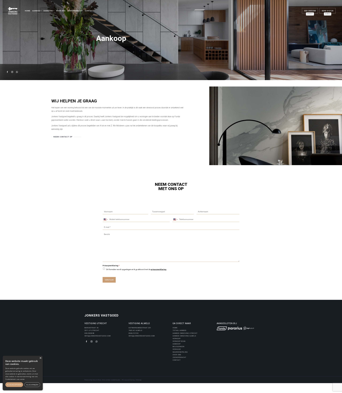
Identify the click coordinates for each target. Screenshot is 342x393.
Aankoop (176, 344)
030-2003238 (310, 11)
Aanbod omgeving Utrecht (185, 333)
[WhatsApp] (17, 72)
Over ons (60, 11)
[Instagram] (12, 72)
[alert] (23, 373)
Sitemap (138, 380)
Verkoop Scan (179, 341)
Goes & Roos (97, 380)
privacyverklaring (158, 269)
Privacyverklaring (111, 265)
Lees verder (20, 379)
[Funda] (222, 328)
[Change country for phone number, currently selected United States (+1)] (106, 219)
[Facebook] (7, 72)
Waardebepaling (180, 352)
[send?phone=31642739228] (97, 341)
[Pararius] (235, 328)
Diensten (48, 11)
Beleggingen (178, 346)
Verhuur (177, 349)
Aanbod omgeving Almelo (184, 336)
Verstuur (109, 280)
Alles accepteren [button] (14, 385)
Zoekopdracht (75, 11)
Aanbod (36, 11)
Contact (89, 11)
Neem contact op (63, 137)
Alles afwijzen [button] (32, 385)
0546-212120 (327, 11)
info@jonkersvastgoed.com (97, 336)
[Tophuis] (248, 328)
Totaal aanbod (179, 330)
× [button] (40, 358)
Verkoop (176, 338)
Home (27, 11)
